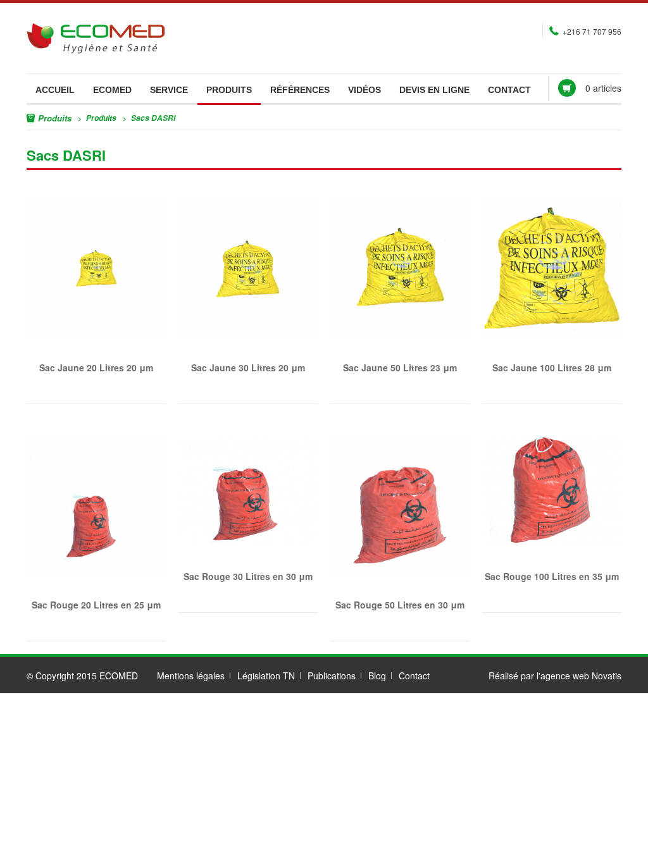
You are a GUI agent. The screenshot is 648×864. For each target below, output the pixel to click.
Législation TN (266, 675)
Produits (229, 90)
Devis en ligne (434, 90)
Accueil (55, 90)
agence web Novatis (580, 675)
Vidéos (364, 90)
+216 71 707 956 (592, 31)
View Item (105, 265)
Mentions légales (191, 675)
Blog (377, 675)
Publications (332, 675)
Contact (509, 90)
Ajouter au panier (80, 265)
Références (300, 90)
